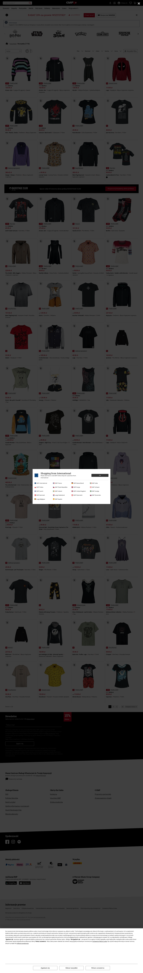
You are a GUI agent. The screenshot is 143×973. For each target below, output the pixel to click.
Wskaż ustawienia (97, 968)
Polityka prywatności (23, 943)
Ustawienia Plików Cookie (99, 941)
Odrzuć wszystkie (71, 968)
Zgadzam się (45, 968)
